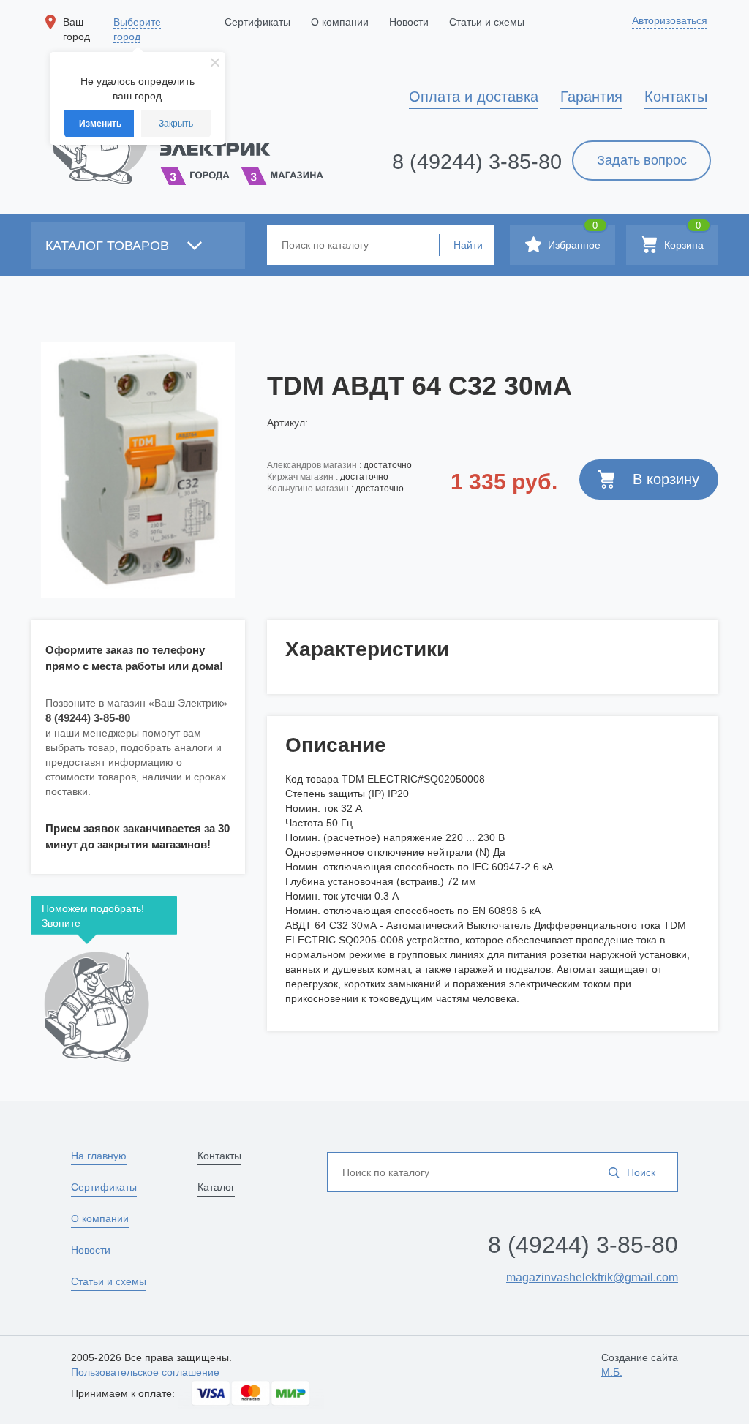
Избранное (573, 238)
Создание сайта (639, 1365)
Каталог (216, 1187)
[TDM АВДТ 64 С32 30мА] (138, 470)
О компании (100, 1218)
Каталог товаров (109, 245)
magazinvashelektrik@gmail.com (592, 1277)
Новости (90, 1250)
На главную (99, 1155)
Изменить (100, 123)
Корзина (682, 238)
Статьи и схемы (108, 1281)
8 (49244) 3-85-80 (477, 161)
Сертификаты (104, 1187)
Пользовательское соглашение (145, 1372)
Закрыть (176, 123)
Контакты (219, 1155)
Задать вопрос (642, 160)
